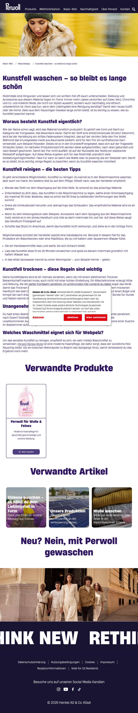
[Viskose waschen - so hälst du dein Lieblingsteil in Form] (26, 507)
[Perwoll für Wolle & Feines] (26, 421)
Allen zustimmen (96, 317)
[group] (69, 421)
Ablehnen (72, 317)
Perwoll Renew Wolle (30, 344)
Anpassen (38, 317)
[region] (70, 305)
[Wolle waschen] (112, 507)
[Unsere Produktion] (69, 507)
